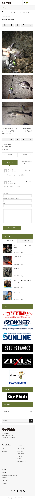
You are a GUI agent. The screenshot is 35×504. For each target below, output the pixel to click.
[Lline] (24, 25)
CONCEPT (4, 451)
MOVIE (19, 459)
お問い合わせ (5, 483)
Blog (9, 16)
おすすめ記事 (25, 240)
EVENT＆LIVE (21, 448)
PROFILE (4, 448)
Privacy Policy (5, 480)
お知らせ (4, 472)
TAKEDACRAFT (21, 461)
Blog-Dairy (8, 146)
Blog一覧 (20, 456)
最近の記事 (10, 240)
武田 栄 (9, 144)
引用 (30, 170)
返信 (26, 170)
